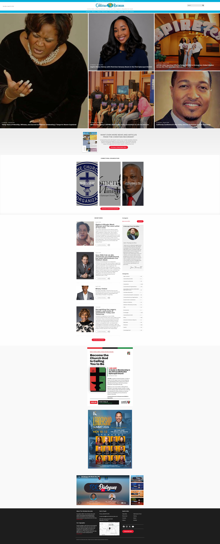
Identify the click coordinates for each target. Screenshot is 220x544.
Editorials (133, 322)
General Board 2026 (132, 315)
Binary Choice (101, 289)
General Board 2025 (132, 278)
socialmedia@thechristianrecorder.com (108, 516)
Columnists (133, 284)
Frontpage (133, 312)
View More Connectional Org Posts (110, 208)
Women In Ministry (133, 302)
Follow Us (140, 221)
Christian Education (132, 292)
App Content (133, 276)
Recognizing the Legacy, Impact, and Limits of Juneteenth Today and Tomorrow (106, 311)
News (133, 317)
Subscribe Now (128, 531)
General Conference (133, 281)
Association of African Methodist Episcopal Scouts (133, 289)
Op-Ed (133, 327)
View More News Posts (98, 339)
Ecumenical (132, 310)
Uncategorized (133, 330)
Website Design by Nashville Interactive (101, 539)
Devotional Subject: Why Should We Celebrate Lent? (133, 183)
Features (133, 324)
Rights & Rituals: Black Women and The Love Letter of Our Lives (108, 226)
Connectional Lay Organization (133, 297)
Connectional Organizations (133, 286)
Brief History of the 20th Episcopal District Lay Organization (87, 183)
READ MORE (79, 519)
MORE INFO (79, 533)
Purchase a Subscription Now (118, 147)
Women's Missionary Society (133, 304)
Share (109, 245)
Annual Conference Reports (133, 319)
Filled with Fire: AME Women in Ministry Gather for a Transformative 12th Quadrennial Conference (110, 183)
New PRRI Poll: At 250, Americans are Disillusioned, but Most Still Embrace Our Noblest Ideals (107, 257)
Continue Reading (101, 245)
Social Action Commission (132, 299)
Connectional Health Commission (133, 294)
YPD (133, 307)
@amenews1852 (126, 221)
